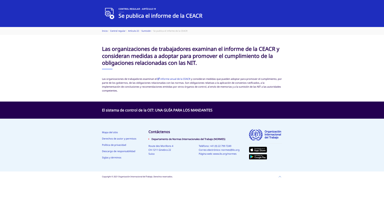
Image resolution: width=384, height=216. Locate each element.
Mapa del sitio (110, 132)
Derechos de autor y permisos (119, 138)
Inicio (105, 30)
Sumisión (146, 30)
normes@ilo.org (230, 150)
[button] (280, 176)
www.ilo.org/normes (225, 153)
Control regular (118, 30)
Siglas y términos (111, 157)
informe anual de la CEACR (175, 79)
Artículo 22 (133, 30)
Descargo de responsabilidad (118, 151)
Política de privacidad (114, 145)
